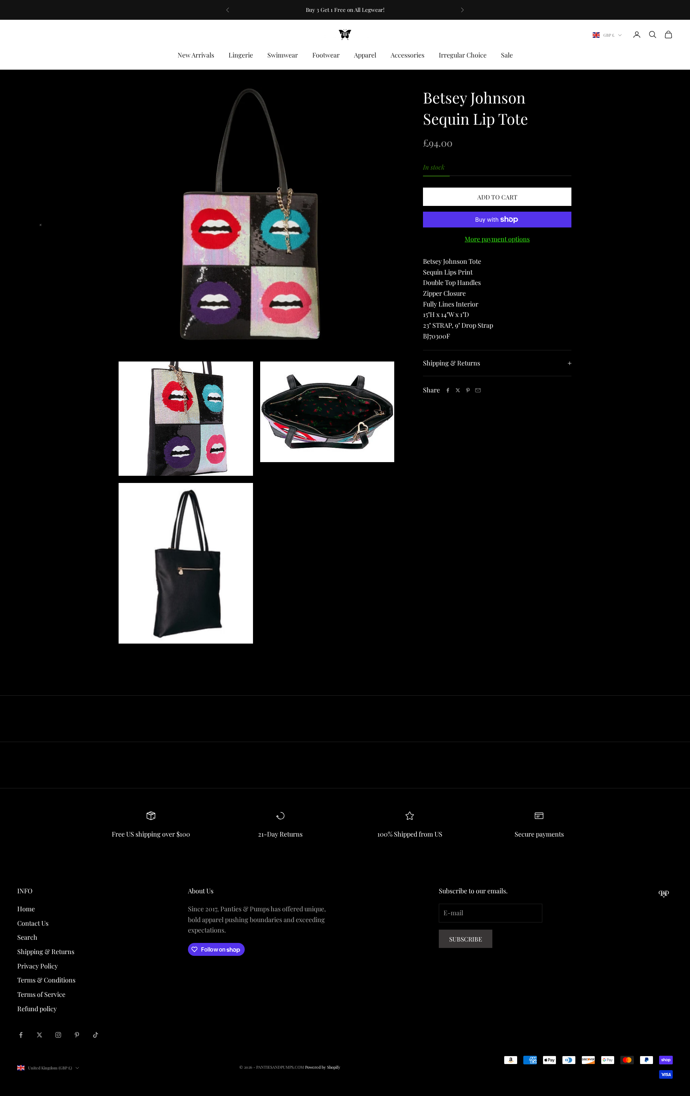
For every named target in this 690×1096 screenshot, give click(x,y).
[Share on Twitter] (458, 390)
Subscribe (465, 939)
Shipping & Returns (45, 951)
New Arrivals (196, 55)
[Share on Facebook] (448, 390)
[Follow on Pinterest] (76, 1035)
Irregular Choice (463, 55)
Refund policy (37, 1008)
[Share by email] (478, 390)
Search (27, 937)
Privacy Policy (37, 966)
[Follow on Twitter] (39, 1035)
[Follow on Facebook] (20, 1035)
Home (26, 908)
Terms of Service (41, 994)
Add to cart (497, 197)
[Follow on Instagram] (58, 1035)
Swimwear (282, 55)
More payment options (497, 239)
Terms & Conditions (46, 980)
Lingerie (241, 55)
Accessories (407, 55)
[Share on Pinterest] (468, 390)
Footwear (326, 55)
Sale (507, 55)
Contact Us (33, 923)
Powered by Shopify (322, 1067)
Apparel (365, 55)
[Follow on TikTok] (95, 1035)
